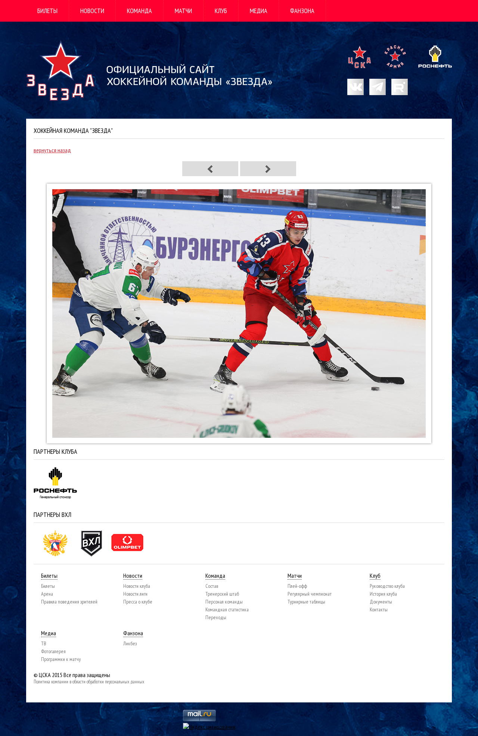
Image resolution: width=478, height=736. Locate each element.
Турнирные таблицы (306, 601)
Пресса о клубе (137, 601)
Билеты (47, 10)
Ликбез (130, 643)
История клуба (383, 593)
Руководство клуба (387, 586)
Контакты (379, 609)
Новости (92, 10)
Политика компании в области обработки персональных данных (89, 682)
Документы (381, 601)
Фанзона (302, 10)
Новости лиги (135, 593)
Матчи (183, 10)
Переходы (215, 617)
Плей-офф (297, 586)
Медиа (258, 10)
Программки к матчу (61, 659)
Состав (211, 586)
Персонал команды (224, 601)
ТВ (43, 643)
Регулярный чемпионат (310, 593)
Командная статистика (227, 609)
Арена (47, 593)
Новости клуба (136, 586)
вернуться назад (52, 150)
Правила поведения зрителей (69, 601)
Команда (139, 10)
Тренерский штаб (222, 593)
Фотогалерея (53, 651)
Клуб (221, 10)
